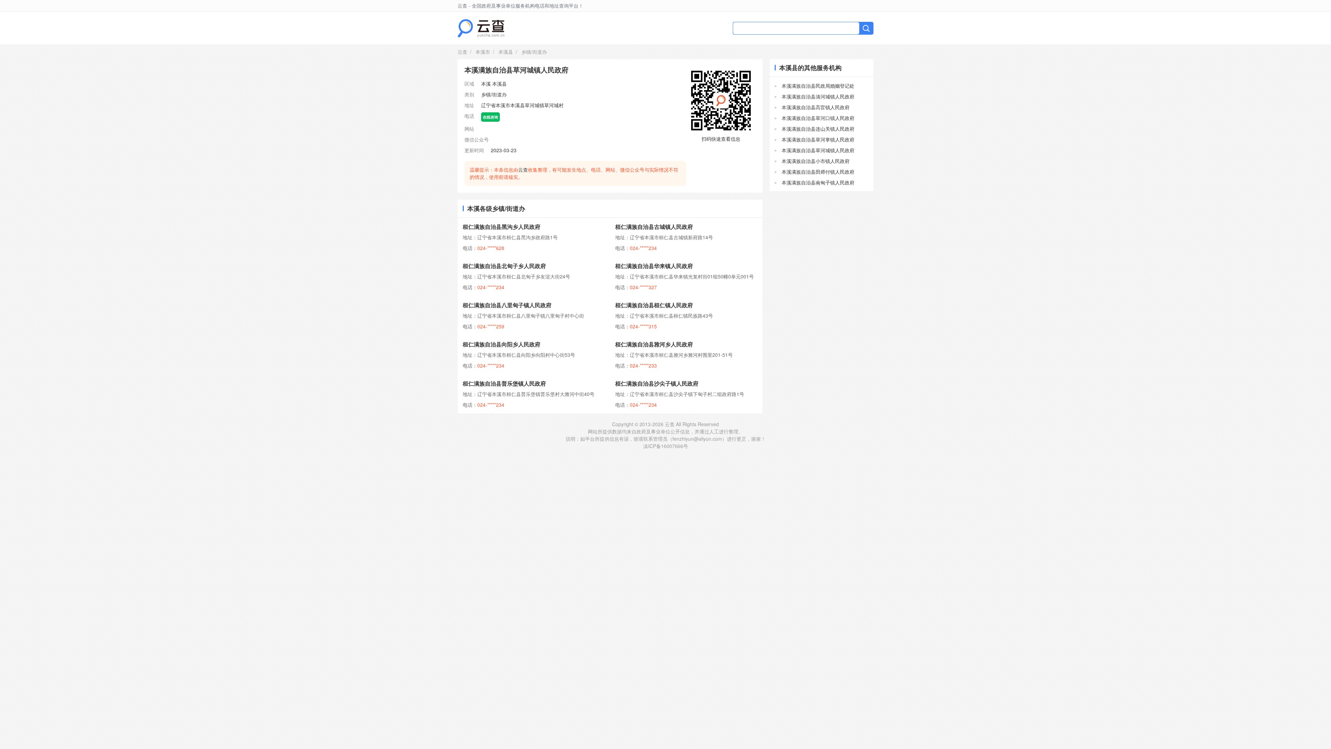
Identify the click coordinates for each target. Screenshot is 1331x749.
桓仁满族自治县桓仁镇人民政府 (654, 305)
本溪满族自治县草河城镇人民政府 (818, 150)
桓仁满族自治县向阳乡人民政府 (501, 344)
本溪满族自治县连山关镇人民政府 (818, 128)
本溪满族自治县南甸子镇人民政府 (818, 182)
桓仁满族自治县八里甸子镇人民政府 (507, 305)
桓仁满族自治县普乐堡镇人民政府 (504, 383)
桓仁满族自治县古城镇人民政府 (654, 227)
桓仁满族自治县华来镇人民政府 (654, 266)
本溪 (486, 83)
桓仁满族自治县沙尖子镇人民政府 (656, 383)
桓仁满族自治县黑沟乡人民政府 (501, 227)
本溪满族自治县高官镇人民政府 (816, 107)
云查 (462, 51)
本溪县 (505, 51)
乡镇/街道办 (494, 94)
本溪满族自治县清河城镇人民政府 (818, 96)
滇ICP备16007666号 (665, 445)
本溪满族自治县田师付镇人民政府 (818, 171)
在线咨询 (490, 117)
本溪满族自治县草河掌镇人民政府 (818, 139)
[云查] (481, 28)
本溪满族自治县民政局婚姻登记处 (818, 85)
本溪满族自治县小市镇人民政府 (816, 160)
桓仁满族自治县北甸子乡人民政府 (504, 266)
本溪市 (483, 51)
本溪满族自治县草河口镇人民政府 (818, 117)
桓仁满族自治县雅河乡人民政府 (654, 344)
